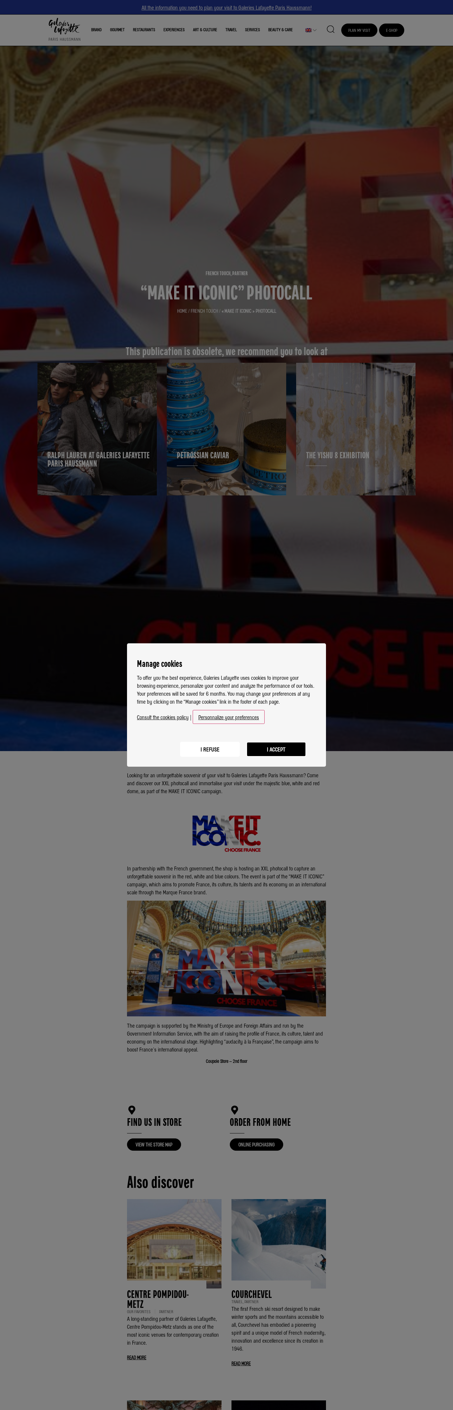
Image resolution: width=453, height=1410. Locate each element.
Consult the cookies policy (163, 717)
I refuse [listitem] (210, 749)
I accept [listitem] (276, 749)
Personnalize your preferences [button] (228, 717)
